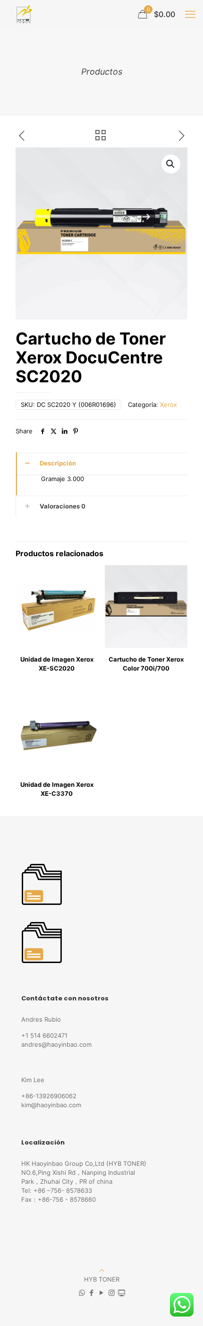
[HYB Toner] (23, 14)
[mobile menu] (190, 14)
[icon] (121, 1292)
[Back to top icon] (102, 1270)
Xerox (168, 404)
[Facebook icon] (91, 1292)
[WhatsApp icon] (81, 1292)
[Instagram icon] (111, 1292)
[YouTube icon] (101, 1292)
